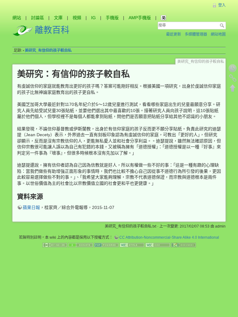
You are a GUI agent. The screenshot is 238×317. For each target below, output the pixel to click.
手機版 (112, 17)
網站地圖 (218, 34)
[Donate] (80, 245)
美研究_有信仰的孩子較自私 (48, 50)
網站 (16, 17)
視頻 (77, 17)
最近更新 (173, 34)
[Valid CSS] (157, 245)
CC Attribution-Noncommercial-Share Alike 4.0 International (169, 237)
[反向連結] (233, 78)
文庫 (58, 17)
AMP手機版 (140, 17)
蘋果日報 (31, 207)
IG (93, 17)
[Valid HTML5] (132, 245)
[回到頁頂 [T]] (233, 88)
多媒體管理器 (196, 34)
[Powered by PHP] (106, 245)
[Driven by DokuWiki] (183, 245)
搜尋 (223, 25)
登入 (222, 5)
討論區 (37, 17)
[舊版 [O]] (233, 68)
